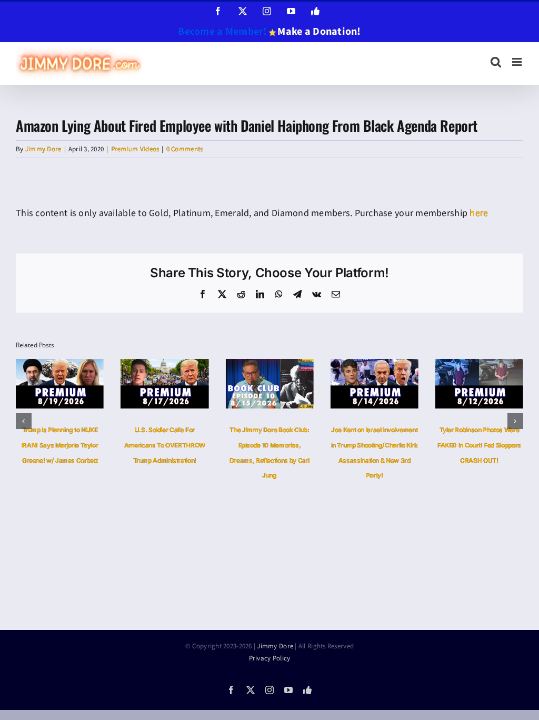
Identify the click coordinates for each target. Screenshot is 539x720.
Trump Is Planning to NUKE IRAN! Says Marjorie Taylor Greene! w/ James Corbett (60, 445)
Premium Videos (135, 149)
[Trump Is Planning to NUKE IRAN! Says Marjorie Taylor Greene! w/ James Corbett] (60, 365)
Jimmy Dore (43, 149)
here (479, 213)
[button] (24, 421)
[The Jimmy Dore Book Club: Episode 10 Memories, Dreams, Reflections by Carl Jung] (269, 365)
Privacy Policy (270, 658)
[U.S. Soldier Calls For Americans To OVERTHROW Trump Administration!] (164, 365)
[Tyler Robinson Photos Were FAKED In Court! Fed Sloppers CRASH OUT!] (479, 365)
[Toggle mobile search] (496, 61)
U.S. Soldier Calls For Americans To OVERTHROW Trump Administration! (164, 445)
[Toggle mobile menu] (517, 61)
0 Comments (184, 149)
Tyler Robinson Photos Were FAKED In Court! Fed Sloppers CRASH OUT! (479, 445)
